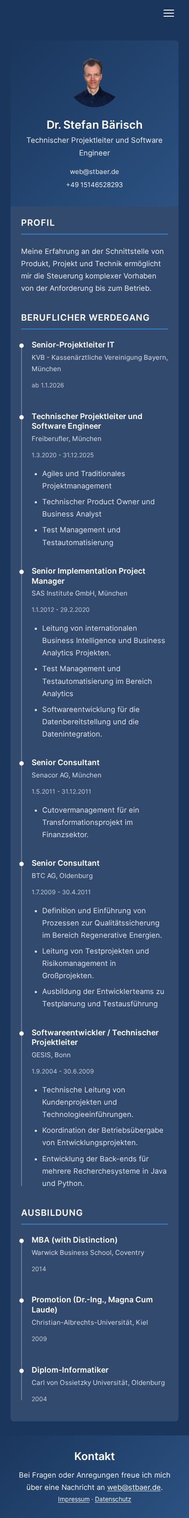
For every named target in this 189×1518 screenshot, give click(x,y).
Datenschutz (113, 1499)
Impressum (74, 1499)
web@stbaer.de (94, 171)
